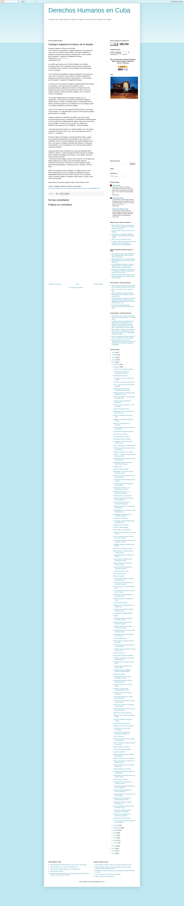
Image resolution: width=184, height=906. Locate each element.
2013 (113, 362)
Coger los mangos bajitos (120, 527)
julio (115, 833)
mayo (115, 838)
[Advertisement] (87, 31)
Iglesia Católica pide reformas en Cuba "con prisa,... (122, 563)
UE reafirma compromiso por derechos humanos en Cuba (124, 541)
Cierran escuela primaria (120, 602)
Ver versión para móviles (76, 287)
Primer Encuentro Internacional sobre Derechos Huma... (124, 631)
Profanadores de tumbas (120, 375)
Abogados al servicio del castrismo (123, 726)
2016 (113, 355)
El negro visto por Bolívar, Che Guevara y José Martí (122, 814)
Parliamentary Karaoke (56, 871)
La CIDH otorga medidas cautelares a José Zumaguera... (124, 786)
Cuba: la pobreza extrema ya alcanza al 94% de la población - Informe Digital (123, 337)
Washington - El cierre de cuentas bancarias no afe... (123, 472)
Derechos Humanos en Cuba (89, 10)
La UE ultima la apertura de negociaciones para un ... (121, 372)
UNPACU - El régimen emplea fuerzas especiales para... (124, 455)
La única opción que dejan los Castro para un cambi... (124, 701)
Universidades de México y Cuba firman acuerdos (122, 697)
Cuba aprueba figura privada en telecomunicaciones (122, 567)
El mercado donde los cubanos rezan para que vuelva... (124, 709)
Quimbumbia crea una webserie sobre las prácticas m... (124, 511)
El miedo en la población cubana (122, 548)
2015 (113, 357)
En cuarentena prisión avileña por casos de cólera (123, 595)
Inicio (77, 284)
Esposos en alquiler (119, 674)
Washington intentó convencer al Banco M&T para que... (122, 463)
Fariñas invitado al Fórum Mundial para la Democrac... (123, 498)
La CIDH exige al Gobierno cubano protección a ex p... (123, 579)
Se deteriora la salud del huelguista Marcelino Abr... (123, 772)
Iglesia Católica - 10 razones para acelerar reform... (123, 551)
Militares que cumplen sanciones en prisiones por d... (123, 412)
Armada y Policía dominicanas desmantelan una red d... (122, 798)
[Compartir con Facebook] (66, 194)
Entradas (115, 176)
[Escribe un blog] (62, 194)
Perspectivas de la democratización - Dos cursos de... (124, 635)
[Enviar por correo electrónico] (60, 194)
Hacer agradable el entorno (121, 436)
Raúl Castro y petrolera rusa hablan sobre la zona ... (123, 705)
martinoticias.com (63, 58)
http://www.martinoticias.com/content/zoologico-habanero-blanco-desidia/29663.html (74, 188)
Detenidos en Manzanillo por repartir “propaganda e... (123, 739)
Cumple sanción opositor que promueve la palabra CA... (121, 733)
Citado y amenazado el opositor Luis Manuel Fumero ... (123, 761)
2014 (113, 360)
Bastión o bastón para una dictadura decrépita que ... (123, 755)
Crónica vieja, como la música (122, 818)
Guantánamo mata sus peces (121, 723)
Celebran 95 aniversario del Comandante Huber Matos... (122, 389)
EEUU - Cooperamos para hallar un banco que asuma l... (123, 537)
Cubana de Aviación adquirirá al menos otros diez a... (122, 790)
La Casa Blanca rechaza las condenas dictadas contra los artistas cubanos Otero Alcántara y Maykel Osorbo (123, 266)
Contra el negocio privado (120, 469)
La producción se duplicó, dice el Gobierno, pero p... (122, 782)
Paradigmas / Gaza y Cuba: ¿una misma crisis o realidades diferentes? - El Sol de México (123, 317)
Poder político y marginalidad (121, 530)
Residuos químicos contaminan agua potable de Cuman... (124, 393)
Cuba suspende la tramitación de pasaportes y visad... (122, 559)
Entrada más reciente (55, 284)
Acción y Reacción (118, 736)
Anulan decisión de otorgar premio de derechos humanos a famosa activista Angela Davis (123, 294)
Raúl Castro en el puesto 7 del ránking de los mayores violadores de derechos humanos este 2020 (123, 227)
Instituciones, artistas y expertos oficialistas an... (122, 802)
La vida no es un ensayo (120, 434)
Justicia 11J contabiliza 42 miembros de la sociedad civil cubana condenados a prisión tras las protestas (123, 271)
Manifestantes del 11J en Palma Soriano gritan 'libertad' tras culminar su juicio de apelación (123, 260)
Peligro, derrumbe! (118, 576)
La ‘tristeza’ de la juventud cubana (123, 369)
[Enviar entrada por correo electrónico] (56, 193)
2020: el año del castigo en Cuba (121, 239)
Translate (124, 54)
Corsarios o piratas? (119, 752)
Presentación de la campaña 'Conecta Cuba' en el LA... (124, 459)
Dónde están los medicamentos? (104, 876)
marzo (115, 843)
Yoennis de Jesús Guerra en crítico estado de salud (123, 609)
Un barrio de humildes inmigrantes (123, 655)
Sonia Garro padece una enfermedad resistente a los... (124, 397)
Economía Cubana (117, 198)
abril (115, 840)
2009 (113, 853)
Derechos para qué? (119, 653)
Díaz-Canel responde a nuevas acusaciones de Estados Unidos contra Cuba (123, 306)
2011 (113, 848)
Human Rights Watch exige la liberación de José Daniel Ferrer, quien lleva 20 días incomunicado (123, 255)
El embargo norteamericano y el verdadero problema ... (122, 515)
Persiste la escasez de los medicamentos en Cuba (121, 689)
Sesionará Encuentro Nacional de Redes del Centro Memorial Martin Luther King (123, 286)
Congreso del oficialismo (120, 518)
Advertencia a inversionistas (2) (122, 713)
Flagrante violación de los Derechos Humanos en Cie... (123, 658)
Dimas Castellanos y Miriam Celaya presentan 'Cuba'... (123, 806)
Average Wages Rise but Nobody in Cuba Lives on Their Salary (68, 865)
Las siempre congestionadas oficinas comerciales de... (124, 521)
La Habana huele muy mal (121, 571)
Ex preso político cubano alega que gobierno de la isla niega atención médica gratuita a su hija (112, 867)
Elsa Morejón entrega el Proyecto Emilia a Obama (123, 681)
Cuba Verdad (116, 185)
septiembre (117, 828)
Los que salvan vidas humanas (122, 749)
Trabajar (115, 615)
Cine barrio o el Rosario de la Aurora (123, 382)
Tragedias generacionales (121, 525)
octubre (116, 825)
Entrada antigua (98, 284)
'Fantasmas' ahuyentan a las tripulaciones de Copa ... (121, 488)
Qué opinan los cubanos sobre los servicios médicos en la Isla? (113, 865)
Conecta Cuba (117, 466)
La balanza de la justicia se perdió (123, 431)
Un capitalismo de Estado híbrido (122, 613)
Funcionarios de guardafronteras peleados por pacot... (122, 583)
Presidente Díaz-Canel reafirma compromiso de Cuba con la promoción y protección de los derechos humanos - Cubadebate (123, 342)
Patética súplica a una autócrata (122, 495)
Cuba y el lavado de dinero (121, 409)
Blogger (102, 881)
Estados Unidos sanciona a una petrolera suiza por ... (122, 623)
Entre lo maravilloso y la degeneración (124, 445)
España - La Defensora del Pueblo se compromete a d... (124, 476)
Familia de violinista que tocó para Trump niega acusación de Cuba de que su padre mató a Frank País (69, 874)
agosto (116, 830)
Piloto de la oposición (119, 573)
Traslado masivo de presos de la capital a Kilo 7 (122, 666)
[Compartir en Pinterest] (68, 194)
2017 (113, 352)
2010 (113, 851)
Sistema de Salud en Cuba (120, 209)
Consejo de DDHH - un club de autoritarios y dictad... (122, 677)
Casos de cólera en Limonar (121, 747)
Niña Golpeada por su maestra (122, 769)
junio (115, 835)
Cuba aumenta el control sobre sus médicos (108, 874)
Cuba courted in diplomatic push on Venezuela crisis (65, 869)
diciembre (117, 364)
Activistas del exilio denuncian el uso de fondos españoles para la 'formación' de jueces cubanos (123, 276)
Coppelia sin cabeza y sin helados (123, 452)
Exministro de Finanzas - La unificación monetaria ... (121, 492)
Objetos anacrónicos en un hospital (123, 758)
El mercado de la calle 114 (121, 779)
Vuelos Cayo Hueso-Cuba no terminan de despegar (121, 502)
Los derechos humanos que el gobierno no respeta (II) (122, 810)
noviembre (117, 367)
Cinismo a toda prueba (119, 638)
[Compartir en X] (64, 194)
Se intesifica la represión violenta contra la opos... (122, 442)
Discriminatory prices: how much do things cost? (64, 867)
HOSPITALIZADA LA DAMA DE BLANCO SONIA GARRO (122, 670)
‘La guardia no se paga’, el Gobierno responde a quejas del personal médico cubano (123, 235)
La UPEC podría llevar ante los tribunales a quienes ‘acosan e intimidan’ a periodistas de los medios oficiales (124, 243)
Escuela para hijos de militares (122, 439)
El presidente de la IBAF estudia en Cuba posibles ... (123, 484)
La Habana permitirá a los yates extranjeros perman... (122, 627)
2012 (113, 846)
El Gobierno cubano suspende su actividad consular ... (123, 619)
